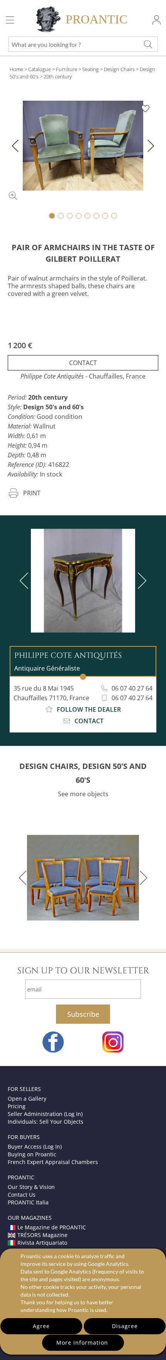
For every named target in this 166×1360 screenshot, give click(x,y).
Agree (41, 1326)
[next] (140, 580)
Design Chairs (119, 69)
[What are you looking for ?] (148, 44)
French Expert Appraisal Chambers (53, 1162)
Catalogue (39, 69)
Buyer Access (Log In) (35, 1146)
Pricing (16, 1106)
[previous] (25, 580)
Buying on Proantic (32, 1154)
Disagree (125, 1326)
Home (16, 69)
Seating (90, 69)
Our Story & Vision (31, 1187)
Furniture (66, 69)
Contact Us (22, 1194)
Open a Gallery (27, 1098)
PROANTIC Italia (28, 1202)
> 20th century (56, 76)
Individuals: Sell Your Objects (45, 1121)
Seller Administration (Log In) (45, 1114)
